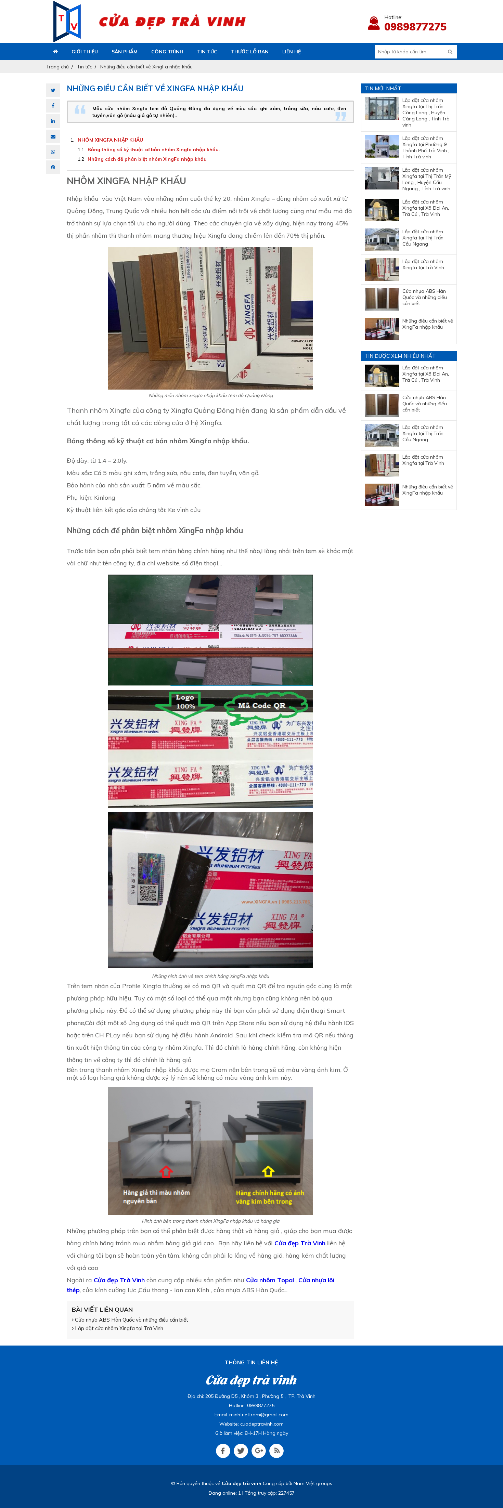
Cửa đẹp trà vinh (241, 1483)
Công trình (167, 52)
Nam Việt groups (313, 1483)
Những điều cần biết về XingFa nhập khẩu (427, 324)
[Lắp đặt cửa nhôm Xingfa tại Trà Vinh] (382, 269)
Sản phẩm (125, 52)
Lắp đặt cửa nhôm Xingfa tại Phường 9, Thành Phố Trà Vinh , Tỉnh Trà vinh (425, 147)
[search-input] (416, 51)
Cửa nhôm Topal (270, 1280)
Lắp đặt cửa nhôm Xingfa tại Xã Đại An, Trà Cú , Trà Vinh (425, 208)
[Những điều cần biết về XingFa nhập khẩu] (382, 329)
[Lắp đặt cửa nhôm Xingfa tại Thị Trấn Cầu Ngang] (382, 239)
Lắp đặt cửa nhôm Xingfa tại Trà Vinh (118, 1328)
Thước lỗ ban (250, 52)
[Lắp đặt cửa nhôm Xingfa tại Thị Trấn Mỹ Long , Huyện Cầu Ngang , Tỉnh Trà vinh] (382, 178)
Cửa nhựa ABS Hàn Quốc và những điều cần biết (131, 1319)
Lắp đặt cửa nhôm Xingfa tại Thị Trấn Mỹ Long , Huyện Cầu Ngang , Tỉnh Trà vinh (426, 179)
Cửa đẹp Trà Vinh (299, 1243)
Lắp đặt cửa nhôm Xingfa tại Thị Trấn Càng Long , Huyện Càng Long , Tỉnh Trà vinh (426, 112)
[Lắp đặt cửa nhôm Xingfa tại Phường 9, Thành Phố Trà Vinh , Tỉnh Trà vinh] (382, 146)
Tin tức (207, 52)
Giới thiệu (85, 52)
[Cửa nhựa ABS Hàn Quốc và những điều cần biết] (382, 299)
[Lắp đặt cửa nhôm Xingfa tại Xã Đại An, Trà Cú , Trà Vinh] (382, 210)
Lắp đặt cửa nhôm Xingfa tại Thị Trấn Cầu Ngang (422, 237)
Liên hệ (291, 52)
